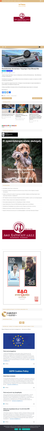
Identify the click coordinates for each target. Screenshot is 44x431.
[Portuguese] (13, 125)
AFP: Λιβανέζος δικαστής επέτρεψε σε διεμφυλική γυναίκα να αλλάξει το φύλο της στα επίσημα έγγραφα (22, 197)
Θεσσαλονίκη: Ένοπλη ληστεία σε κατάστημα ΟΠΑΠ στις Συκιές (8, 115)
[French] (7, 125)
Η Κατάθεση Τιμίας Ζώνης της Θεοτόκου (10, 188)
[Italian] (11, 125)
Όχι (20, 429)
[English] (5, 125)
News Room (12, 72)
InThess (22, 4)
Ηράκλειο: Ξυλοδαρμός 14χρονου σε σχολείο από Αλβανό (7, 98)
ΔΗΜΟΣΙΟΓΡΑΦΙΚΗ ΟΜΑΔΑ (20, 119)
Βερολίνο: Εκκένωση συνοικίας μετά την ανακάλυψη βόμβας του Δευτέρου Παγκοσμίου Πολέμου (20, 210)
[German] (8, 125)
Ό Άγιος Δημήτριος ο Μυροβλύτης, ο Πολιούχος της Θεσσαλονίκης (21, 115)
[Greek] (10, 125)
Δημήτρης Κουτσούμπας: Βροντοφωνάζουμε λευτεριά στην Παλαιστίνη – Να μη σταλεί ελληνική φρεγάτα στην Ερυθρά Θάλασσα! (35, 117)
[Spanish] (16, 125)
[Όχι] (42, 427)
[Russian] (14, 125)
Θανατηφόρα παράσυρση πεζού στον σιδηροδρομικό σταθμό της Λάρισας (16, 202)
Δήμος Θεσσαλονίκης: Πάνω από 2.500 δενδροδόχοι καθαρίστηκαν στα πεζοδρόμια (18, 204)
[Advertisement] (22, 36)
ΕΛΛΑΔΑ (3, 70)
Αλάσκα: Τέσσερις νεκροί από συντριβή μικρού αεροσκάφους (14, 199)
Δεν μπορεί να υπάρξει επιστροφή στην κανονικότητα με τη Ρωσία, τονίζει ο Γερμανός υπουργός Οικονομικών (21, 191)
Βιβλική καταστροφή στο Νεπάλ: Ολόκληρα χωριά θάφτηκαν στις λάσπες (16, 208)
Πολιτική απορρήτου (26, 429)
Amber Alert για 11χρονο (37, 98)
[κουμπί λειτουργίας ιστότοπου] (39, 47)
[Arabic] (2, 125)
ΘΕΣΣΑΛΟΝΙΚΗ (9, 70)
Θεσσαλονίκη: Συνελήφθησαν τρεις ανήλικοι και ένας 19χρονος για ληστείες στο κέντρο (19, 206)
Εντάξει (16, 429)
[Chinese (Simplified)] (4, 125)
